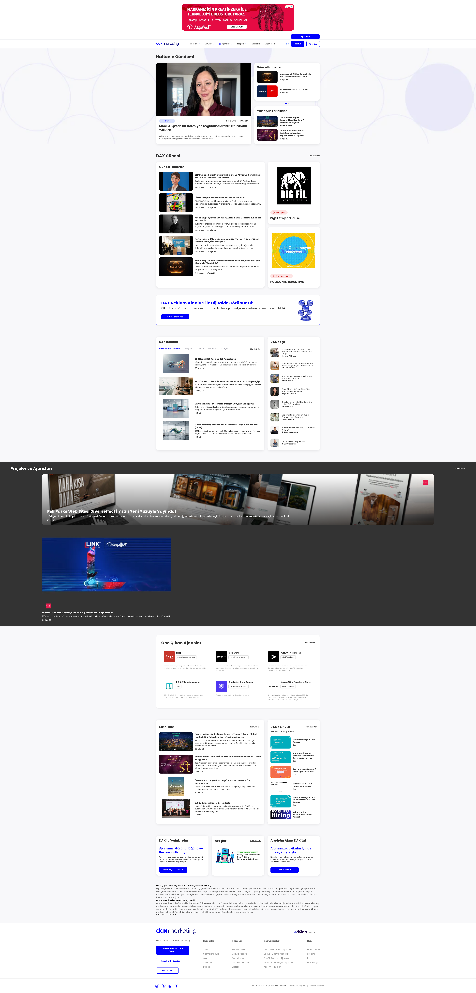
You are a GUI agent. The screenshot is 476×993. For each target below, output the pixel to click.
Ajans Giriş (313, 44)
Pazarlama (238, 958)
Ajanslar (226, 44)
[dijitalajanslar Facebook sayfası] (176, 986)
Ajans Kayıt (305, 37)
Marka (206, 966)
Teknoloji (208, 949)
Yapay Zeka (238, 949)
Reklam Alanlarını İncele (175, 317)
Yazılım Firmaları (272, 966)
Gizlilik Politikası (316, 985)
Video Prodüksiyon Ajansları (279, 962)
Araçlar (224, 348)
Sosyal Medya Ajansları (276, 953)
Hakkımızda (313, 949)
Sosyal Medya (211, 953)
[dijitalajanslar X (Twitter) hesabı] (157, 986)
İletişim (311, 953)
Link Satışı (312, 962)
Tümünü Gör (314, 156)
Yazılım (235, 966)
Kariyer (311, 958)
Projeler (240, 44)
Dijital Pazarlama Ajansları (278, 949)
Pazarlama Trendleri (170, 348)
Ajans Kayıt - (170, 961)
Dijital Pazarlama (241, 962)
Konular (208, 44)
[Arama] (287, 43)
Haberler (193, 44)
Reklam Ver (167, 970)
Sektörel (207, 962)
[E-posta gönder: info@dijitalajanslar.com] (170, 986)
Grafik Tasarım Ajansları (277, 958)
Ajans (206, 958)
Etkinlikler (256, 44)
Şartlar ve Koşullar (297, 985)
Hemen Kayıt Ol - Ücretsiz (173, 870)
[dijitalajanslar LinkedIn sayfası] (163, 986)
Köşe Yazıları (270, 44)
